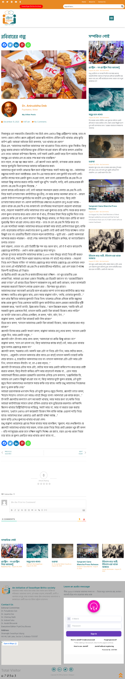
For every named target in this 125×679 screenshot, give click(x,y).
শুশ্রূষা (92, 162)
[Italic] (15, 510)
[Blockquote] (32, 510)
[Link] (39, 510)
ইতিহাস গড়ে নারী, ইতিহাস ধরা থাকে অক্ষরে (105, 257)
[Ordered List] (25, 510)
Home (84, 2)
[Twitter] (7, 2)
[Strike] (22, 510)
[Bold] (11, 510)
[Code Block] (35, 510)
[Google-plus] (11, 2)
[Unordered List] (29, 510)
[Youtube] (16, 2)
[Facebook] (3, 2)
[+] (45, 510)
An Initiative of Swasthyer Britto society (33, 588)
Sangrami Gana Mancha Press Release (103, 207)
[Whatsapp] (28, 45)
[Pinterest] (22, 45)
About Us (92, 2)
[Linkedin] (16, 45)
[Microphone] (20, 2)
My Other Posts (29, 115)
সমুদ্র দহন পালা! (96, 114)
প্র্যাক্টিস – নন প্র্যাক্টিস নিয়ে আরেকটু (104, 67)
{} (42, 510)
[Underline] (18, 510)
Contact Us (102, 2)
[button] (31, 6)
